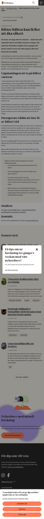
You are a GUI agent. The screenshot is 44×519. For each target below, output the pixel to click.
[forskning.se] (7, 2)
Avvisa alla (22, 515)
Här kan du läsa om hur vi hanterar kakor (15, 498)
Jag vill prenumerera (11, 270)
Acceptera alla (22, 504)
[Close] (37, 249)
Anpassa (22, 509)
